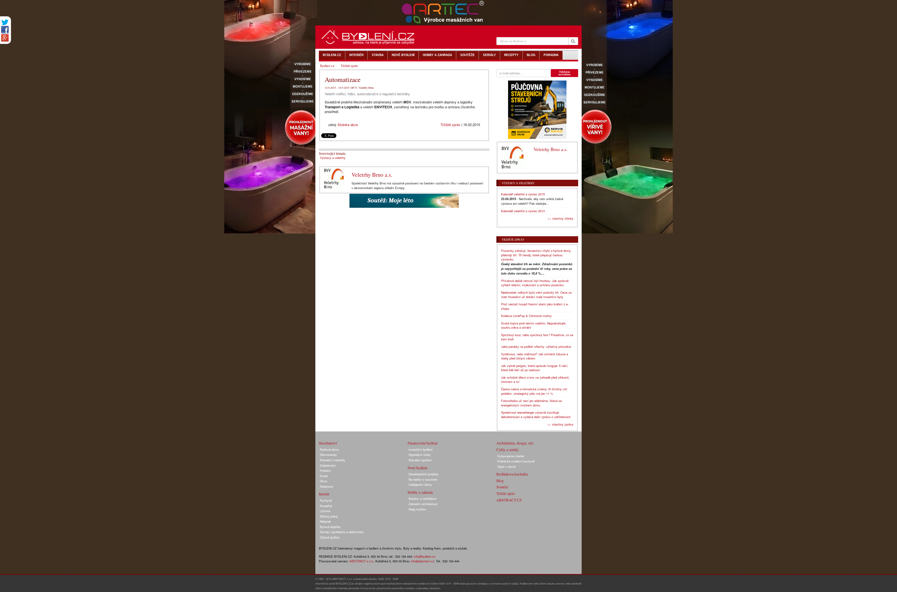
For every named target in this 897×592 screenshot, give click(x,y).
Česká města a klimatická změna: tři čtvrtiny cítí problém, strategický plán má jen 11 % (534, 391)
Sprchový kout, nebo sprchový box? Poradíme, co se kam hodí (537, 337)
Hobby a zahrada (420, 492)
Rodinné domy (329, 449)
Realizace (326, 486)
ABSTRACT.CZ (509, 499)
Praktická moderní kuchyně (515, 461)
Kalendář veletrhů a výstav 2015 (523, 194)
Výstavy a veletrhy (332, 157)
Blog (500, 480)
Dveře (324, 476)
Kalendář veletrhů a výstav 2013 (523, 211)
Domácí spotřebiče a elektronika (341, 532)
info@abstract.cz (422, 561)
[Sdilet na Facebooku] (5, 29)
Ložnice (325, 511)
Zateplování (328, 465)
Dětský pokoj (329, 516)
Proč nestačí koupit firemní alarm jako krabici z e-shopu (535, 306)
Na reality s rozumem (423, 479)
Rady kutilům (417, 509)
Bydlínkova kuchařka (512, 474)
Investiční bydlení (421, 449)
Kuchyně (326, 500)
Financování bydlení (423, 442)
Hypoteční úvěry (420, 454)
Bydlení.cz (327, 65)
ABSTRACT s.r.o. (361, 561)
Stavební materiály (332, 460)
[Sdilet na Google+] (5, 38)
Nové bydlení (417, 467)
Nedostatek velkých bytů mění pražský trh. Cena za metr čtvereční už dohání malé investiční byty (536, 294)
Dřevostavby (328, 454)
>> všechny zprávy (560, 424)
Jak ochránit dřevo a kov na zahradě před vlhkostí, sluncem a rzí (535, 379)
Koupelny (326, 506)
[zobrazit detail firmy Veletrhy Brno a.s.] (334, 178)
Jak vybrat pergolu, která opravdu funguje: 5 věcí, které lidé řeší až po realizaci (534, 367)
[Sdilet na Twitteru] (5, 22)
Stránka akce (348, 124)
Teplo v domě (506, 466)
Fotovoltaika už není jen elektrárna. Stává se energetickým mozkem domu (531, 402)
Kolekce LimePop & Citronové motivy (526, 316)
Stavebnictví (328, 442)
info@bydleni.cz (424, 556)
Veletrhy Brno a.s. (372, 174)
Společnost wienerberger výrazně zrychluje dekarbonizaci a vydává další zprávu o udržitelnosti (535, 414)
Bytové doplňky (330, 527)
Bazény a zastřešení (423, 498)
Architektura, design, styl (514, 442)
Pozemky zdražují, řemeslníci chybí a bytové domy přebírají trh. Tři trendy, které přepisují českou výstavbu (536, 254)
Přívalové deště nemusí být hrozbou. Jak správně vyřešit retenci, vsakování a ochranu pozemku (535, 282)
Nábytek (325, 521)
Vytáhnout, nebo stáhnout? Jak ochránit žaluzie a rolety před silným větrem (534, 356)
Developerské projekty (424, 474)
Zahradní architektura (423, 504)
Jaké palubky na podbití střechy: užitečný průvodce (536, 346)
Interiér (324, 493)
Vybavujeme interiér (510, 456)
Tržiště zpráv (450, 124)
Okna (323, 481)
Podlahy (325, 470)
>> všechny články (560, 218)
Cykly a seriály (507, 449)
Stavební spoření (420, 460)
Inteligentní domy (420, 484)
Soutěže (502, 486)
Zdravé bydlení (330, 537)
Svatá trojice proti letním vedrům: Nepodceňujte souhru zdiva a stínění (533, 325)
